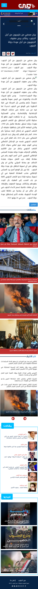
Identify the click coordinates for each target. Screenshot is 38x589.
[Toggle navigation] (4, 5)
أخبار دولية (33, 53)
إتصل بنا (13, 580)
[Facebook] (25, 586)
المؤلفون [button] (33, 204)
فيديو (7, 496)
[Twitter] (23, 586)
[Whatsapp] (17, 586)
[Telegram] (19, 586)
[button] (3, 24)
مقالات (7, 425)
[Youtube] (21, 586)
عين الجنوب (22, 580)
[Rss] (15, 586)
